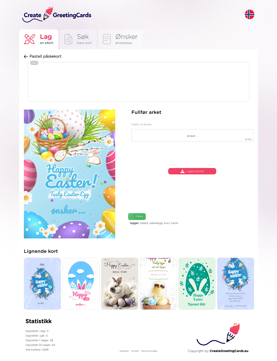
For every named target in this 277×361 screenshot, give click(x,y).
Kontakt (135, 351)
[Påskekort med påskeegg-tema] (120, 284)
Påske (139, 216)
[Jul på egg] (43, 284)
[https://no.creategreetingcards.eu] (131, 14)
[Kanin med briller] (159, 284)
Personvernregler (149, 351)
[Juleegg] (236, 284)
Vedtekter (124, 351)
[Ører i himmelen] (82, 284)
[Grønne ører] (197, 284)
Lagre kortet (195, 171)
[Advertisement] (138, 82)
